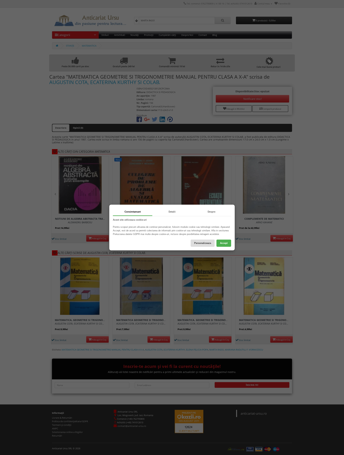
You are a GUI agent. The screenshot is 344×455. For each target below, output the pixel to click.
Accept (224, 243)
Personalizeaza (202, 243)
